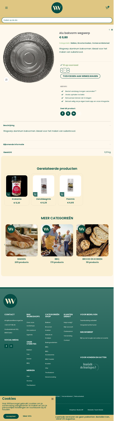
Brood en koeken (84, 43)
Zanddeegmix (43, 199)
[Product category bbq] (57, 244)
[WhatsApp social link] (79, 113)
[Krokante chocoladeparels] (16, 186)
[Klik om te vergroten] (6, 79)
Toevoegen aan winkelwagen (80, 76)
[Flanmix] (70, 186)
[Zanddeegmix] (43, 186)
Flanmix (70, 199)
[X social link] (68, 113)
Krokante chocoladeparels (17, 200)
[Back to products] (112, 29)
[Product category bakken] (22, 244)
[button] (8, 194)
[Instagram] (11, 346)
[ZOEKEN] (109, 20)
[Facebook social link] (62, 113)
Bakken (74, 43)
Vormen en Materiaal (100, 43)
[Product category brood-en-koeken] (92, 244)
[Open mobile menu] (6, 8)
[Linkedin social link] (73, 113)
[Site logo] (57, 7)
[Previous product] (109, 29)
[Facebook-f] (6, 346)
